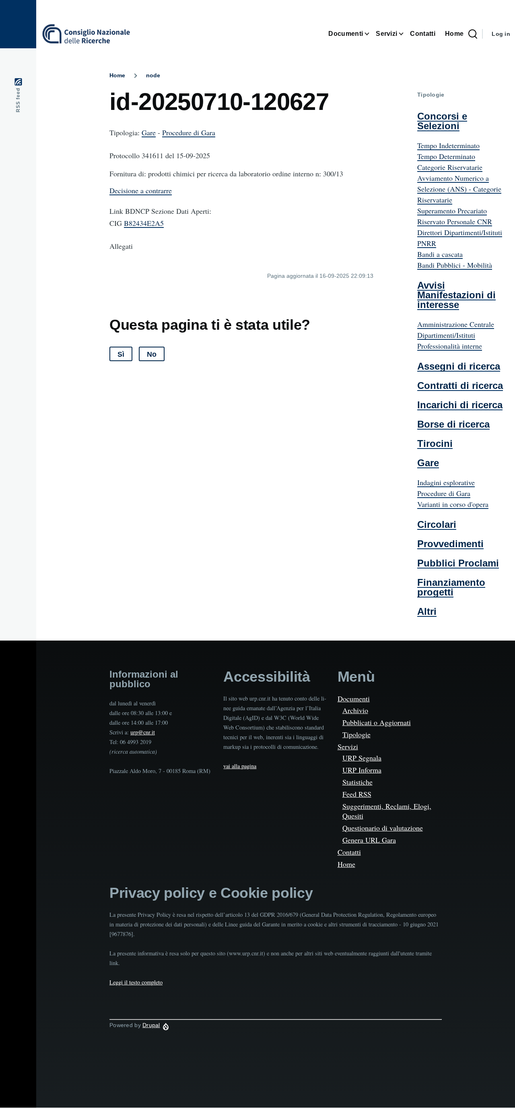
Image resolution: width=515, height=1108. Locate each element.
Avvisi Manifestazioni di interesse (456, 295)
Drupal (151, 1025)
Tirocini (435, 443)
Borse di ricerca (453, 424)
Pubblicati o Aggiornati (376, 722)
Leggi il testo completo (136, 982)
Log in (501, 34)
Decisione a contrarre (140, 190)
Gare (149, 132)
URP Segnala (361, 758)
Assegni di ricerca (458, 366)
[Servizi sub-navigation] (403, 34)
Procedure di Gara (188, 132)
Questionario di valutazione (382, 828)
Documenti (354, 698)
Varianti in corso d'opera (452, 504)
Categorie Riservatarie (449, 167)
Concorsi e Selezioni (442, 121)
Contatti (349, 852)
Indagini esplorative (446, 482)
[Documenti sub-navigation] (369, 34)
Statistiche (357, 782)
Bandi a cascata (440, 254)
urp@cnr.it (142, 732)
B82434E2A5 (144, 223)
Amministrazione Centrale (455, 324)
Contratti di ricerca (460, 385)
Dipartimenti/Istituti (446, 335)
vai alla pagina (239, 766)
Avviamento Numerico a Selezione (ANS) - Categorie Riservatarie (459, 189)
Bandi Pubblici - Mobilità (454, 265)
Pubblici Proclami (458, 563)
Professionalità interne (449, 346)
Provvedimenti (450, 543)
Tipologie (356, 734)
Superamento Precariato (452, 210)
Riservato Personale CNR (454, 221)
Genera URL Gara (369, 840)
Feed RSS (356, 794)
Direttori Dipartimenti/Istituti (459, 232)
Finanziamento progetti (451, 587)
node (153, 75)
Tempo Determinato (446, 156)
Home (117, 75)
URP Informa (361, 770)
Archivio (355, 710)
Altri (427, 611)
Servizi (348, 746)
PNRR (426, 243)
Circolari (436, 524)
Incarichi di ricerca (460, 404)
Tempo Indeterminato (448, 145)
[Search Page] (472, 34)
